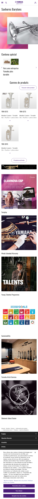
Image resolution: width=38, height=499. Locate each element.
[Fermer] (35, 452)
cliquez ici (6, 476)
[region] (19, 474)
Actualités (4, 442)
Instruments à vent (7, 430)
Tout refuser (19, 491)
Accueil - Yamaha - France (7, 428)
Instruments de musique (21, 428)
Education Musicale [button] (6, 438)
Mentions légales (8, 480)
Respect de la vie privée (20, 480)
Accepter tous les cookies (19, 496)
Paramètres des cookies (19, 486)
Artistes (3, 447)
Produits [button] (3, 434)
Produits (16, 430)
